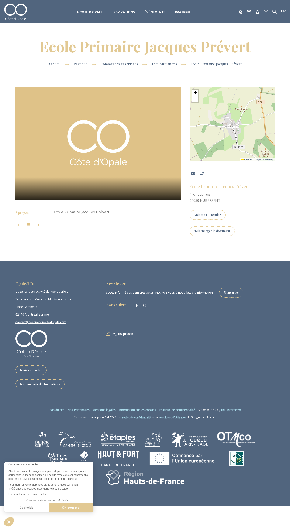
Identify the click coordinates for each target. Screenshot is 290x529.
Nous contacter (31, 370)
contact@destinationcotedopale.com (40, 322)
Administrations (164, 64)
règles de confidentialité (136, 417)
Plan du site (57, 410)
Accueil (54, 64)
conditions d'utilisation (172, 417)
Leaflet (248, 159)
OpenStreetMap (264, 159)
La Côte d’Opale (89, 12)
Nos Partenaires (78, 410)
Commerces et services (119, 64)
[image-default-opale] (98, 143)
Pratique (183, 12)
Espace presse (122, 334)
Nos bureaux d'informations (40, 384)
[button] (195, 93)
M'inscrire (231, 293)
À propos (22, 213)
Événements (154, 12)
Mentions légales (104, 410)
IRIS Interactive (231, 410)
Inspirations (123, 12)
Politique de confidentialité (177, 410)
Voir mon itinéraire (207, 215)
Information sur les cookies (137, 410)
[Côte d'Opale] (15, 12)
